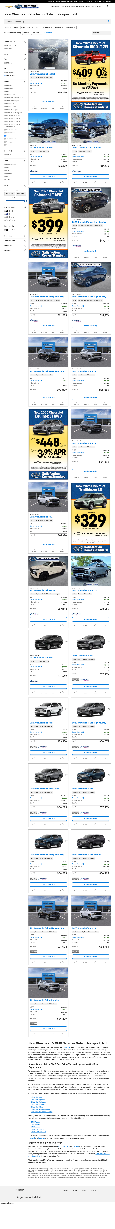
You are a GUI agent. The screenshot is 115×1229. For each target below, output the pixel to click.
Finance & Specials (77, 6)
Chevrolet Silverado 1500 (40, 1109)
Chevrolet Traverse (38, 1104)
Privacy (84, 1190)
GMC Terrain (35, 1124)
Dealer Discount (35, 83)
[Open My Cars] (107, 7)
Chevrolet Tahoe (37, 1107)
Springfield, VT (63, 1146)
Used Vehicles (65, 6)
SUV (16, 27)
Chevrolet (35, 33)
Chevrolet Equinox (38, 1100)
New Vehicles (55, 6)
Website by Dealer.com (19, 1190)
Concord (31, 1138)
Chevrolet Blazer (37, 1097)
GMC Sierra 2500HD (38, 1132)
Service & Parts (90, 6)
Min (5, 190)
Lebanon (41, 1138)
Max (17, 190)
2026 (8, 27)
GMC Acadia (35, 1122)
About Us (100, 6)
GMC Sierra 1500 (37, 1129)
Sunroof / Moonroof (44, 27)
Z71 (23, 27)
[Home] (9, 6)
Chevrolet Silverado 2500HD (41, 1112)
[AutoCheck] (34, 171)
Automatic (70, 27)
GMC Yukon (35, 1127)
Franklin (76, 1146)
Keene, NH (66, 1047)
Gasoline (59, 27)
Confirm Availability (48, 102)
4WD (30, 27)
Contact (66, 1190)
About (75, 1190)
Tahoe (25, 33)
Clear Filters (47, 33)
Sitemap (93, 1190)
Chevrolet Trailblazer (39, 1102)
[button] (48, 77)
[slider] (5, 201)
